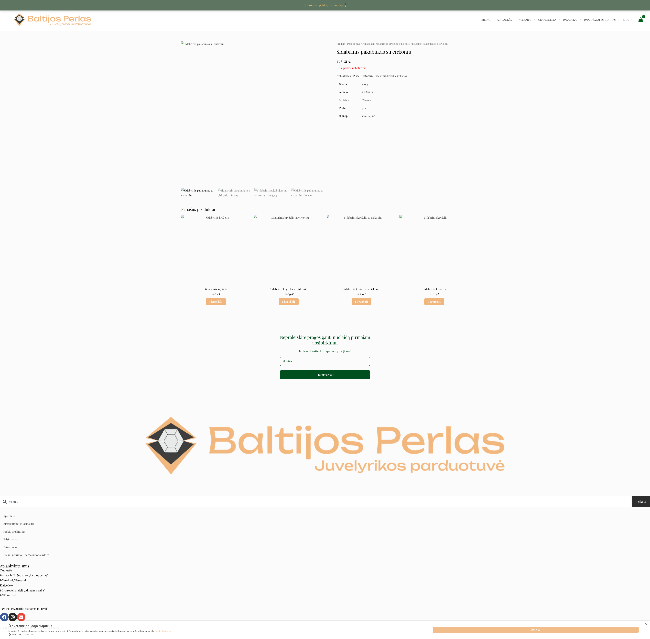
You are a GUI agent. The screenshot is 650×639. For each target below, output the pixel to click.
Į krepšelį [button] (215, 301)
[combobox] (315, 501)
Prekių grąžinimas (14, 531)
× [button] (646, 624)
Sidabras (367, 100)
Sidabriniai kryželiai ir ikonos (392, 43)
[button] (89, 634)
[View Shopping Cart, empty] (640, 19)
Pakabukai (570, 19)
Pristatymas (10, 539)
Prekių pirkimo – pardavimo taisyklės (26, 555)
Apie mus (9, 516)
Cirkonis (367, 92)
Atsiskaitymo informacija (18, 523)
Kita (626, 19)
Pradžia (341, 43)
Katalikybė (368, 116)
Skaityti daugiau (163, 631)
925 (364, 108)
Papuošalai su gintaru (600, 19)
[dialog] (325, 630)
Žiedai (485, 19)
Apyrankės (504, 19)
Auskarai (525, 19)
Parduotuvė (353, 43)
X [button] (345, 5)
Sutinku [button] (535, 629)
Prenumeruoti (325, 374)
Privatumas (10, 547)
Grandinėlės (547, 19)
